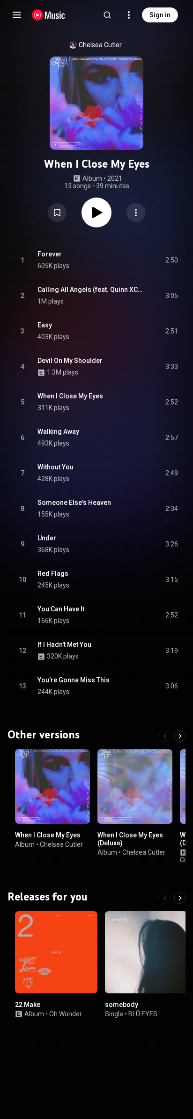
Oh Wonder (65, 1014)
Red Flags (52, 573)
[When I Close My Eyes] (52, 786)
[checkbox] (171, 260)
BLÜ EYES (142, 1014)
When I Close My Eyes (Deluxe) (130, 839)
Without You (55, 467)
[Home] (48, 15)
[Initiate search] (107, 14)
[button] (57, 212)
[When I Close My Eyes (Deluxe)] (134, 786)
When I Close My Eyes (70, 396)
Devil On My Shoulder (70, 360)
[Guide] (16, 15)
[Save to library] (57, 212)
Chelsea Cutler (100, 45)
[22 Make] (56, 952)
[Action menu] (135, 212)
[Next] (180, 736)
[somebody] (146, 952)
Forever (49, 254)
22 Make (27, 1004)
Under (46, 538)
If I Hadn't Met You (64, 644)
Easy (44, 325)
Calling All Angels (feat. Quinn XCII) (90, 289)
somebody (121, 1004)
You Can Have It (60, 609)
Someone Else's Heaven (74, 502)
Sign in (160, 15)
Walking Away (58, 431)
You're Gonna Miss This (73, 680)
